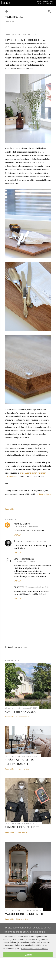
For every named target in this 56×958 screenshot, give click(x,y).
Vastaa (17, 535)
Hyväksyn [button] (28, 955)
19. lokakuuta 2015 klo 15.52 (37, 587)
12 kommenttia (22, 717)
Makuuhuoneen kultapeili (25, 914)
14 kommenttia (22, 769)
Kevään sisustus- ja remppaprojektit (19, 762)
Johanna (18, 541)
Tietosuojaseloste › (46, 3)
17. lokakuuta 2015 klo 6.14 (35, 541)
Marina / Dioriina (22, 523)
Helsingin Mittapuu (43, 494)
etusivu (10, 22)
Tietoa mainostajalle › (45, 1)
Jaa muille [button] (9, 509)
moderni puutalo (14, 16)
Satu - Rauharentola (24, 559)
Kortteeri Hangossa (20, 712)
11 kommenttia (22, 832)
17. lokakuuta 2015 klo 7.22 (26, 561)
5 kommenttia (22, 919)
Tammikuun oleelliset (22, 827)
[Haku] (49, 11)
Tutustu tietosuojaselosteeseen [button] (34, 948)
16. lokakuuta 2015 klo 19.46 (26, 526)
